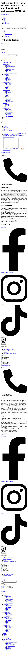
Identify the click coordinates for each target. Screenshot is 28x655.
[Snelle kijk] (22, 134)
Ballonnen (8, 109)
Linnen (8, 78)
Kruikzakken (9, 65)
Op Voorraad (6, 129)
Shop (4, 19)
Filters (3, 52)
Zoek (23, 28)
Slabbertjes (8, 113)
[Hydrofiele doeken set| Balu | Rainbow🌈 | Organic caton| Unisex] (15, 141)
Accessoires (6, 108)
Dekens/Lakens (6, 82)
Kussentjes (8, 114)
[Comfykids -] (4, 591)
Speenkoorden (9, 112)
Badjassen (8, 70)
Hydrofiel (8, 79)
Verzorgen (7, 43)
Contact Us (6, 23)
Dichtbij (3, 586)
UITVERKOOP (7, 62)
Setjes (4, 117)
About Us (5, 20)
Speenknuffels (9, 110)
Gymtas (8, 104)
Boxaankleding (6, 97)
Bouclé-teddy (9, 80)
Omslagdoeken (6, 90)
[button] (10, 134)
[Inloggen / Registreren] (4, 31)
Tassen (5, 103)
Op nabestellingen (7, 130)
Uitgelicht (5, 127)
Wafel (7, 75)
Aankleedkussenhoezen (11, 73)
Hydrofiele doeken (10, 69)
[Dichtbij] (4, 59)
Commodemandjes (10, 66)
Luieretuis (8, 67)
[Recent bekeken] (4, 580)
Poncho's (8, 71)
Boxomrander (9, 101)
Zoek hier (3, 28)
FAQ (4, 22)
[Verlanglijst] (20, 134)
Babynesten (6, 74)
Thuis (2, 43)
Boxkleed (8, 99)
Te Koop (5, 126)
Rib (7, 77)
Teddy (7, 105)
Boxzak (8, 100)
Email (2, 337)
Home (4, 18)
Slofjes (5, 107)
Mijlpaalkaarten (9, 116)
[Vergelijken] (24, 134)
